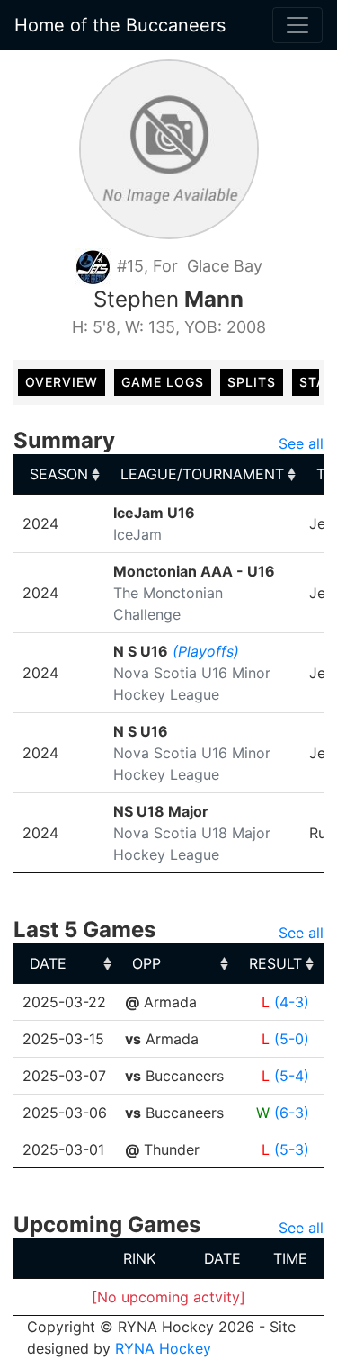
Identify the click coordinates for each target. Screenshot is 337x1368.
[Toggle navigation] (297, 25)
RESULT (275, 963)
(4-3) (291, 1002)
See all (301, 443)
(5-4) (291, 1076)
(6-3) (291, 1113)
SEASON (59, 474)
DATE (48, 963)
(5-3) (291, 1149)
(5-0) (291, 1039)
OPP (146, 963)
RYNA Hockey (163, 1348)
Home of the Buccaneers (120, 25)
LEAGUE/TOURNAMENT (202, 474)
